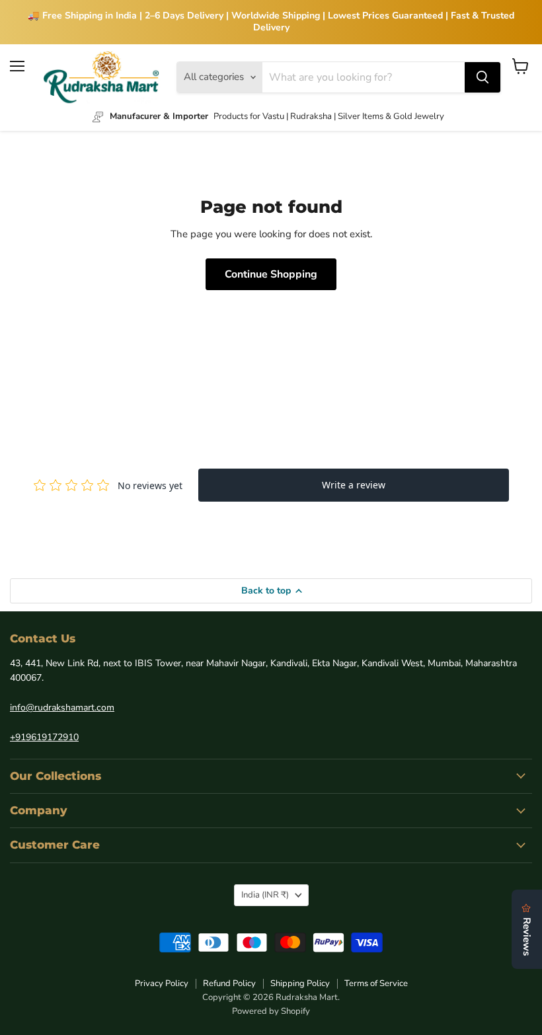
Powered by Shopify (271, 1011)
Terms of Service (376, 983)
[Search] (482, 77)
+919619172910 (44, 737)
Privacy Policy (161, 983)
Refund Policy (229, 983)
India (265, 895)
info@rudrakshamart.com (62, 707)
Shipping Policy (300, 983)
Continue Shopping (271, 274)
